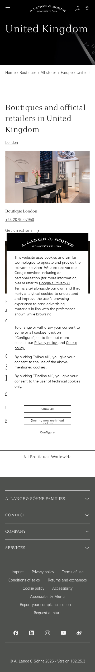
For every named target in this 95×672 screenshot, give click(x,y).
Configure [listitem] (47, 432)
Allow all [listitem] (47, 408)
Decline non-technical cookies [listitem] (47, 421)
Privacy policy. (46, 342)
